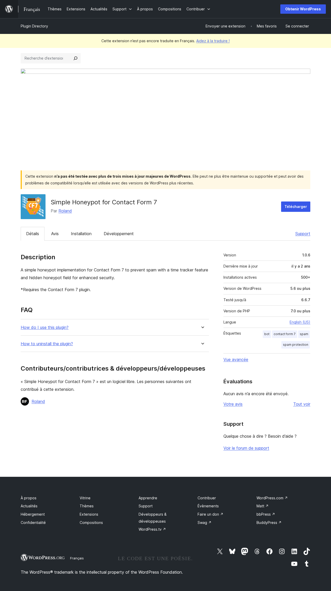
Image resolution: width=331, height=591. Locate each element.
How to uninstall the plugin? (47, 343)
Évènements (208, 506)
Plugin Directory (34, 26)
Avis (55, 233)
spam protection (295, 345)
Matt (263, 506)
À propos (28, 498)
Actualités (29, 506)
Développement (119, 233)
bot (266, 334)
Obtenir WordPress (303, 9)
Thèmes (87, 506)
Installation (81, 233)
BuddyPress (269, 522)
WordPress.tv (152, 529)
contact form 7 (285, 334)
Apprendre (148, 498)
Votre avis (233, 404)
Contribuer (207, 498)
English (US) (300, 322)
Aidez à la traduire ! (213, 41)
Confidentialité (33, 522)
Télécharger (295, 206)
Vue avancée (235, 359)
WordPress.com (272, 498)
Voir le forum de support (246, 448)
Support (302, 233)
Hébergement (33, 514)
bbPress (266, 514)
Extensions (89, 514)
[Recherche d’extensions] (75, 58)
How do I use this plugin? (45, 327)
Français (77, 558)
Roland (65, 210)
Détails (32, 233)
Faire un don (210, 514)
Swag (205, 522)
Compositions (91, 522)
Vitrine (85, 498)
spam (304, 334)
